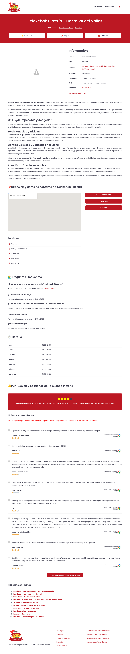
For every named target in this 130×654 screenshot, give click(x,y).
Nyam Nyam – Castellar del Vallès (26, 597)
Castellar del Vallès (66, 28)
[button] (119, 6)
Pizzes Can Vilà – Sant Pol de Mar (25, 608)
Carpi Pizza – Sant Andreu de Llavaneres (28, 605)
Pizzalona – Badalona (21, 614)
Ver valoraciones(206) (77, 94)
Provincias (109, 7)
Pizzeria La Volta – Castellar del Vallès (27, 594)
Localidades (97, 7)
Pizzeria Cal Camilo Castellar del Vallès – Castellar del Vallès (37, 600)
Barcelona (78, 28)
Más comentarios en (111, 435)
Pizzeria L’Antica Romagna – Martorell (28, 617)
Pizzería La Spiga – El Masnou (24, 611)
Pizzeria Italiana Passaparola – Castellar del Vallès (33, 591)
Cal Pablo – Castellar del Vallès (25, 602)
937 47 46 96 (50, 288)
